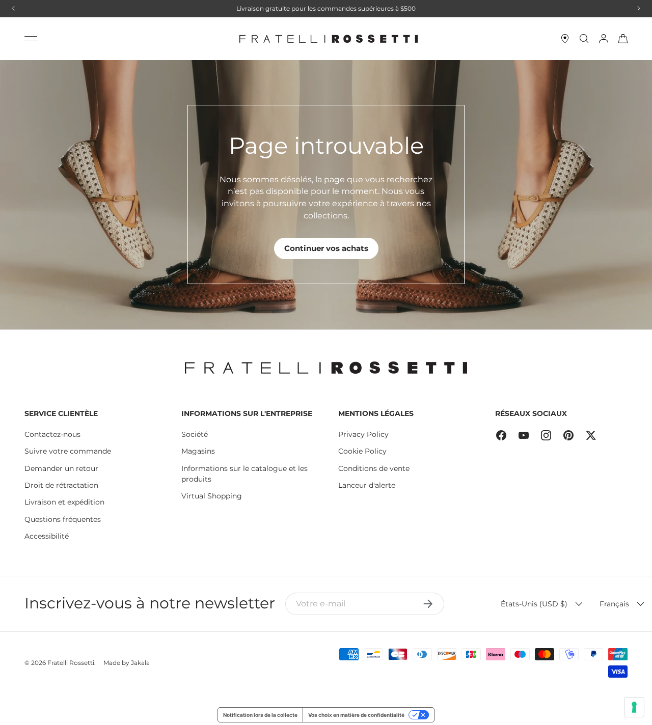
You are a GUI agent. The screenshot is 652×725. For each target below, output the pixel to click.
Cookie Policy (362, 451)
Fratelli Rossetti (70, 662)
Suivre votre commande (67, 451)
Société (194, 434)
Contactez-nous (52, 434)
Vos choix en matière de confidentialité (356, 715)
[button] (623, 38)
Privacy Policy (363, 434)
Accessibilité (46, 536)
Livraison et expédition (64, 502)
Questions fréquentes (62, 519)
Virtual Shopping (211, 495)
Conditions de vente (374, 468)
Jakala (140, 662)
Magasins (198, 451)
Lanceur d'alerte (366, 485)
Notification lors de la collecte (260, 715)
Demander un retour (61, 468)
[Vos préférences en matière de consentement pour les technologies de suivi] (634, 707)
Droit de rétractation (61, 485)
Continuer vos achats (326, 248)
